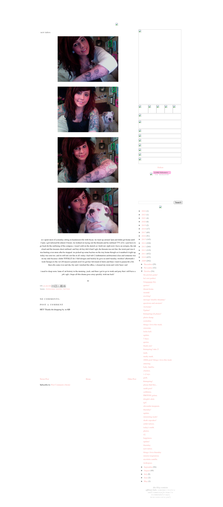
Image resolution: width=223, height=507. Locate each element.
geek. (145, 377)
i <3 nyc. (146, 374)
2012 (144, 250)
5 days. (146, 338)
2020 (144, 221)
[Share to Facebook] (61, 286)
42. (144, 434)
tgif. (145, 402)
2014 (144, 243)
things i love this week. (152, 324)
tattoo (66, 289)
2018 (144, 228)
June (146, 477)
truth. (145, 352)
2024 (144, 211)
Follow (160, 167)
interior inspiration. (151, 455)
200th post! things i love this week (157, 359)
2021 (144, 218)
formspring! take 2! (151, 349)
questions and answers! (152, 303)
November (148, 267)
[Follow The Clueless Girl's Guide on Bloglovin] (162, 174)
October (147, 271)
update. (146, 335)
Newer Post (44, 379)
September (148, 467)
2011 (144, 253)
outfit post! (147, 388)
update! (146, 441)
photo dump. (148, 317)
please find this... (150, 384)
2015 (144, 239)
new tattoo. (147, 448)
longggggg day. (149, 281)
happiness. (147, 438)
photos (146, 430)
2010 (144, 257)
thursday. (147, 445)
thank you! (147, 345)
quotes (146, 342)
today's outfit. (148, 427)
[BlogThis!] (55, 286)
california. (147, 391)
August (147, 470)
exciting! (147, 296)
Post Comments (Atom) (60, 384)
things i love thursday (152, 452)
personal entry (54, 289)
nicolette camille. (150, 459)
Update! (146, 310)
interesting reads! (150, 416)
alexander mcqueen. (151, 406)
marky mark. (148, 356)
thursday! (147, 409)
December (148, 264)
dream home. (148, 289)
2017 (144, 232)
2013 (144, 246)
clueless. (146, 370)
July (146, 474)
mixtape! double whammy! (154, 299)
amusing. (147, 363)
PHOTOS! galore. (150, 395)
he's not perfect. (149, 278)
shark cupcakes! (149, 420)
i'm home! (147, 306)
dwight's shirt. (149, 399)
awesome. (147, 328)
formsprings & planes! (152, 313)
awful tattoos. (148, 423)
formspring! (148, 381)
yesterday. (147, 320)
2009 (144, 260)
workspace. (147, 462)
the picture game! (150, 274)
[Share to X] (58, 286)
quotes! (146, 285)
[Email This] (52, 286)
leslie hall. (147, 331)
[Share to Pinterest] (64, 286)
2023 (144, 214)
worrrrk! (146, 292)
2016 (144, 235)
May (146, 481)
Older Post (132, 379)
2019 (144, 225)
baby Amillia (148, 367)
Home (88, 379)
